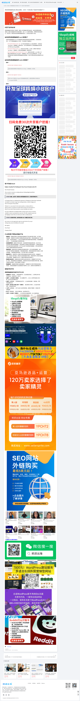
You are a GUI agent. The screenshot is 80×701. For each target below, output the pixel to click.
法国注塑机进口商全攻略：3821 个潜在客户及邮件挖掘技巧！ (23, 674)
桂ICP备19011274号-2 (15, 698)
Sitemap (43, 683)
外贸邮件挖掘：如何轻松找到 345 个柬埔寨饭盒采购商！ (50, 674)
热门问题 (8, 5)
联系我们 (34, 683)
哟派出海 (9, 698)
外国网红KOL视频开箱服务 (11, 539)
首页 (5, 5)
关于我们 (29, 683)
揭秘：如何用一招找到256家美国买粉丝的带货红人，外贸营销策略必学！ (10, 674)
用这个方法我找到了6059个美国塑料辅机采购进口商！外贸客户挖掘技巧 (37, 674)
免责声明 (38, 683)
